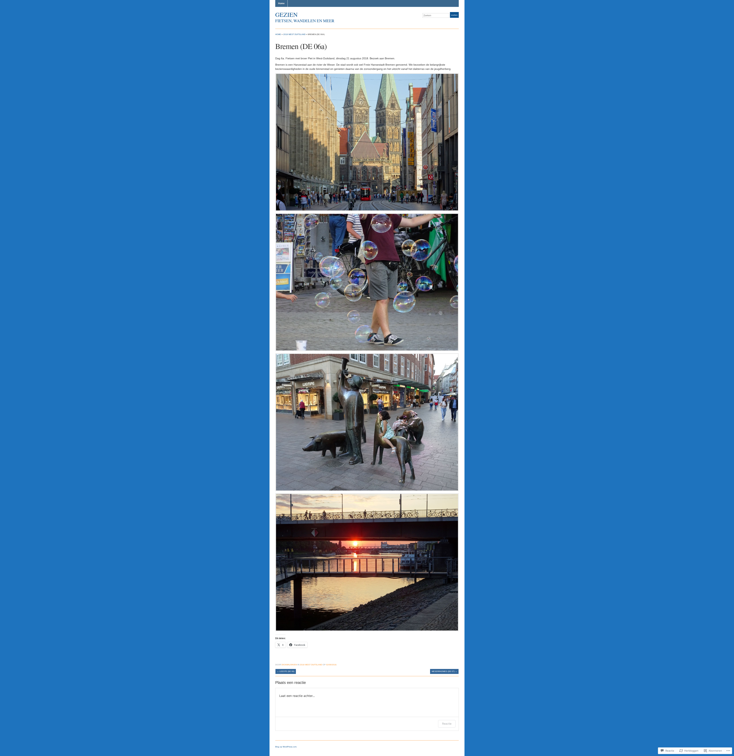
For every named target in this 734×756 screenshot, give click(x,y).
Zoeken (454, 15)
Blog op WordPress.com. (286, 747)
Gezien (286, 14)
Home (281, 3)
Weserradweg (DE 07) (444, 671)
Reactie (446, 723)
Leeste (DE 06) (285, 671)
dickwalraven (289, 665)
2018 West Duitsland (294, 34)
